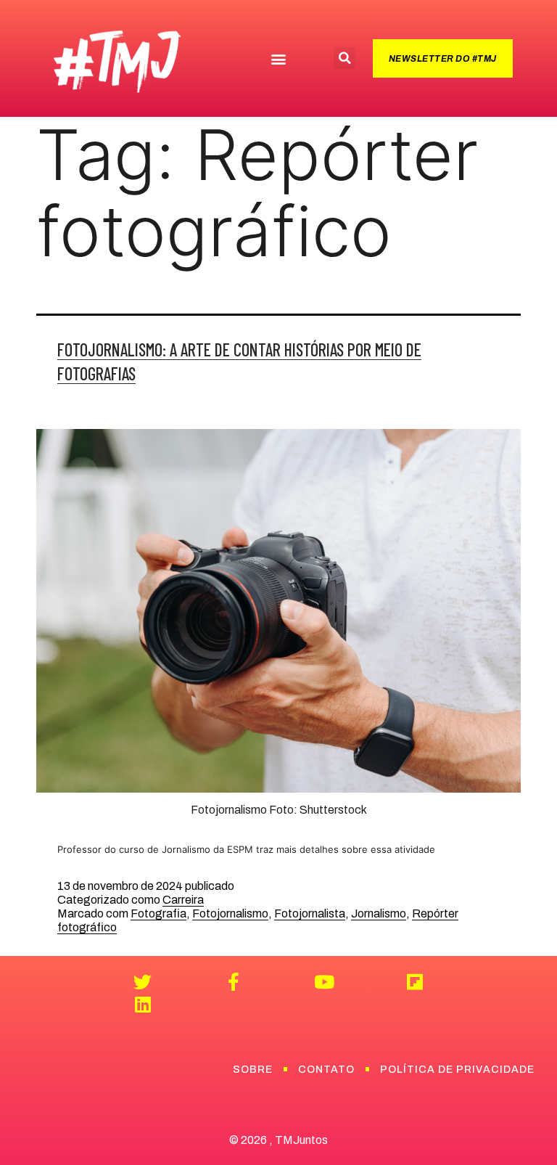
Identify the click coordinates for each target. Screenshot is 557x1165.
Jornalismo (378, 913)
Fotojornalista (309, 913)
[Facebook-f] (233, 982)
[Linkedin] (142, 1004)
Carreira (183, 900)
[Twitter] (142, 982)
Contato (326, 1069)
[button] (278, 58)
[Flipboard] (414, 982)
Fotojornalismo (230, 913)
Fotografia (158, 913)
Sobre (253, 1069)
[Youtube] (324, 982)
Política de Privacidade (457, 1069)
